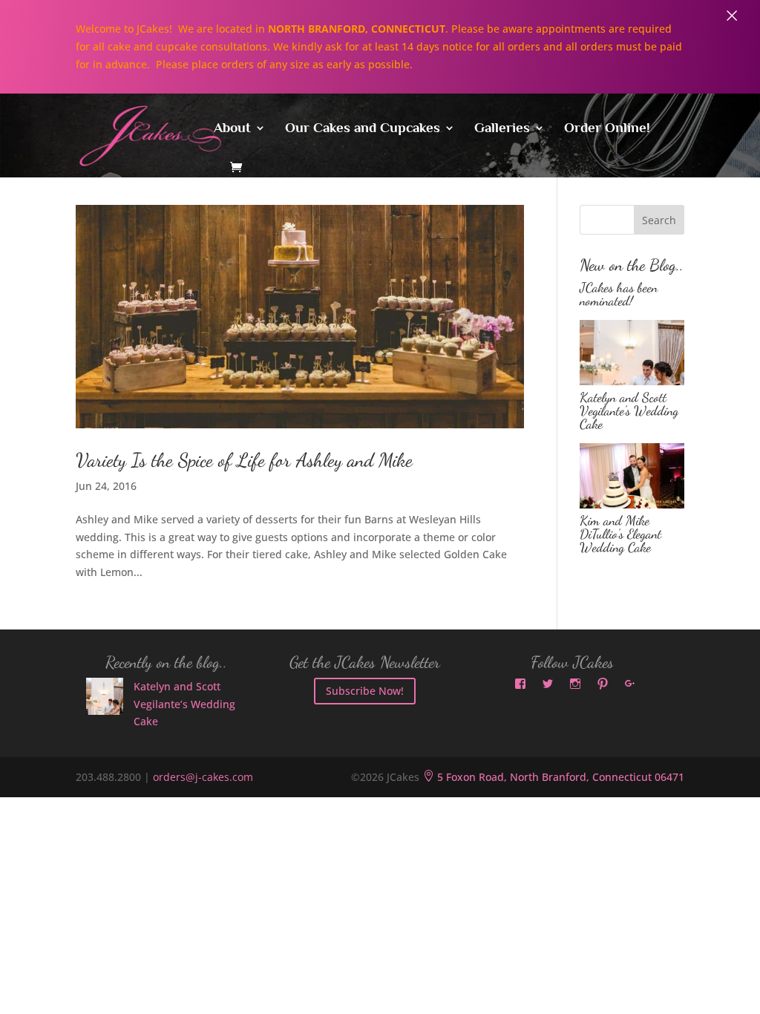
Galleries (502, 128)
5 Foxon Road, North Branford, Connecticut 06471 (553, 777)
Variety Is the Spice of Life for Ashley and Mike (244, 459)
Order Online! (607, 128)
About (232, 128)
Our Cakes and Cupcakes (362, 128)
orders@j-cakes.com (203, 777)
